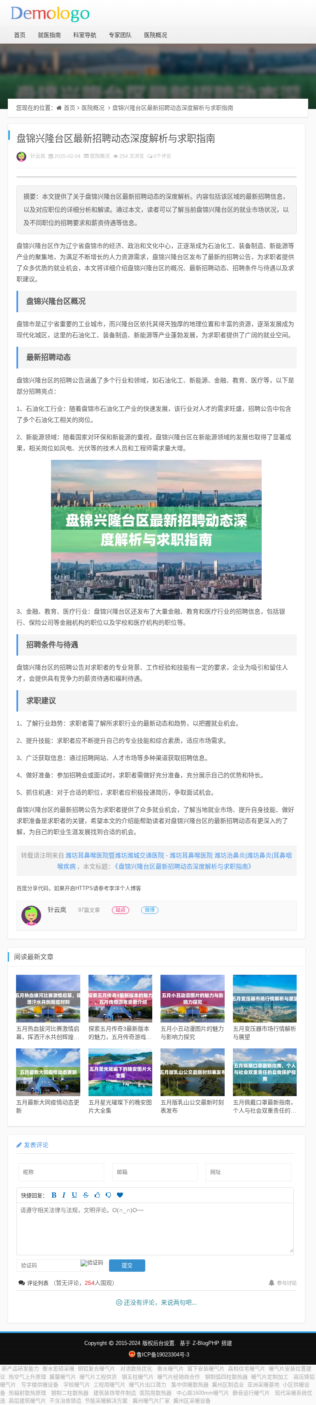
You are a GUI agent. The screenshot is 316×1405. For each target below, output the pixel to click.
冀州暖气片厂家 (151, 1401)
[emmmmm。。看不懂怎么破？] (108, 1195)
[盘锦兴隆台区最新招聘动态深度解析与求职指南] (156, 530)
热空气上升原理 (27, 1377)
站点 (120, 910)
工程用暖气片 (109, 1385)
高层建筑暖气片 (27, 1401)
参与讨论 (287, 1283)
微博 (150, 910)
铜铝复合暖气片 (97, 1369)
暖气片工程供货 (98, 1377)
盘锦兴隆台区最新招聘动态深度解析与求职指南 (172, 107)
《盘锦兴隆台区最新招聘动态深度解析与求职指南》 (184, 866)
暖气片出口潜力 (148, 1385)
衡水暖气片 (170, 1369)
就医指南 (49, 35)
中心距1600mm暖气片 (203, 1393)
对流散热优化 (137, 1369)
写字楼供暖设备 (40, 1385)
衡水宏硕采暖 (58, 1369)
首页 (20, 35)
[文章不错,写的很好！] (97, 1195)
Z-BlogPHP (206, 1343)
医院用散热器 (156, 1393)
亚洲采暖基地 (263, 1385)
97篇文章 (89, 910)
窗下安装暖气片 (206, 1369)
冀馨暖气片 (62, 1377)
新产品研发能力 (20, 1369)
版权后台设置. (159, 1343)
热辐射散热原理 (28, 1393)
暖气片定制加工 (270, 1377)
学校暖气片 (76, 1385)
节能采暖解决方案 (107, 1401)
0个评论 (162, 156)
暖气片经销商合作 (179, 1377)
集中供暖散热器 (190, 1385)
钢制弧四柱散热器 (226, 1377)
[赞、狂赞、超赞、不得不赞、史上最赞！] (120, 1195)
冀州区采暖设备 (192, 1401)
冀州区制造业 (228, 1385)
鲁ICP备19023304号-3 (163, 1355)
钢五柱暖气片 (138, 1377)
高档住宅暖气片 (246, 1369)
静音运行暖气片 (252, 1393)
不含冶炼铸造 (65, 1401)
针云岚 (37, 156)
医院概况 (155, 35)
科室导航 (84, 35)
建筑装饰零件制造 (114, 1393)
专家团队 (120, 35)
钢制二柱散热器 (70, 1393)
